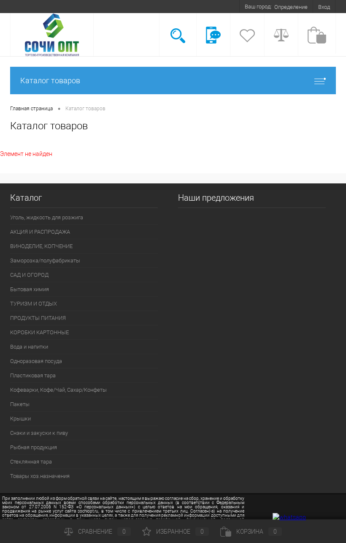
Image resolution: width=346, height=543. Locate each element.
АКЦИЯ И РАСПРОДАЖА (40, 232)
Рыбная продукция (33, 447)
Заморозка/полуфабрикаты (45, 260)
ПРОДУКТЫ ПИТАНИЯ (38, 318)
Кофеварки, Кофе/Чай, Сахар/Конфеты (58, 390)
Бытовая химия (29, 289)
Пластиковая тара (33, 375)
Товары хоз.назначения (40, 476)
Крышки (20, 418)
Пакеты (20, 404)
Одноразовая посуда (36, 361)
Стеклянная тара (31, 461)
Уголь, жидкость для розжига (46, 217)
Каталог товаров (50, 80)
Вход (324, 7)
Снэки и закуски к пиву (39, 433)
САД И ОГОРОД (29, 275)
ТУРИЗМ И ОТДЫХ (33, 303)
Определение (291, 7)
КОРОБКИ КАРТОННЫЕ (39, 332)
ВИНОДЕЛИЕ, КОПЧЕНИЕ (41, 246)
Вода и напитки (29, 347)
